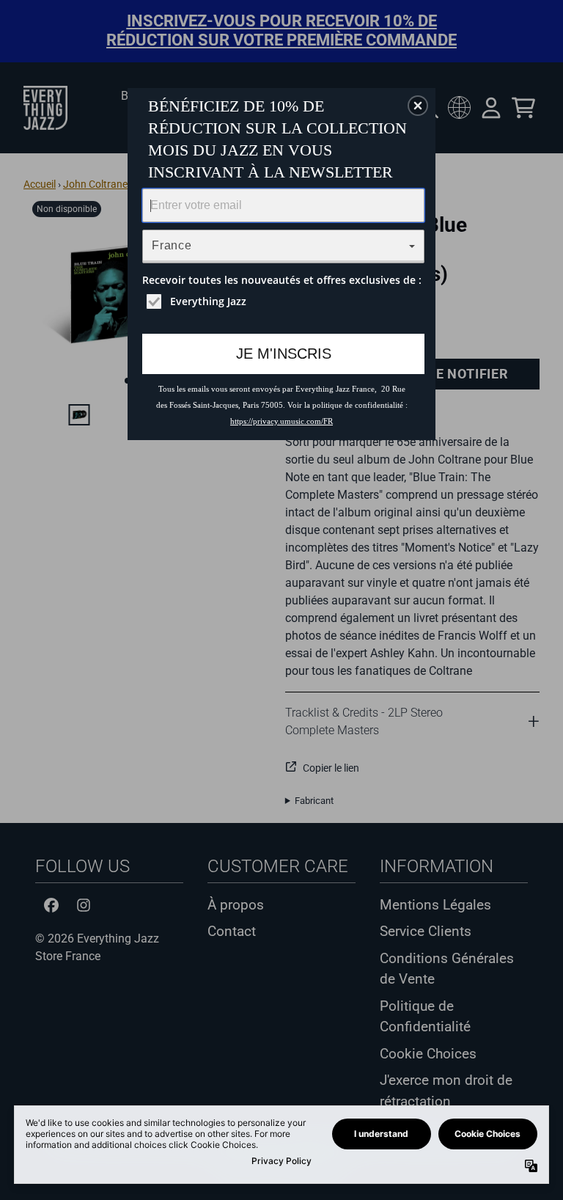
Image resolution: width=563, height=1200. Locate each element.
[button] (418, 105)
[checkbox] (285, 301)
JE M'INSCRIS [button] (283, 353)
